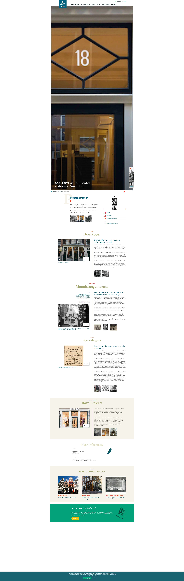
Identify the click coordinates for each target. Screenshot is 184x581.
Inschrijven (161, 572)
